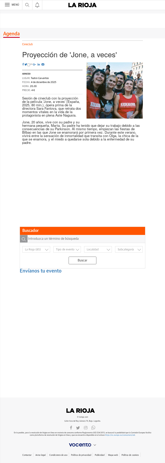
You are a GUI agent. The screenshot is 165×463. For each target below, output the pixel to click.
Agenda (11, 34)
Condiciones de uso (58, 455)
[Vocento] (82, 445)
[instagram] (86, 427)
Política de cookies (130, 455)
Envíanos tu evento (41, 271)
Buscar (82, 260)
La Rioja (82, 410)
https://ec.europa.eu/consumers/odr (120, 435)
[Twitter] (78, 427)
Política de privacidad (81, 455)
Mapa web (113, 455)
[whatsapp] (93, 427)
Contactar (26, 455)
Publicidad (99, 455)
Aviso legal (40, 455)
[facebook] (71, 427)
